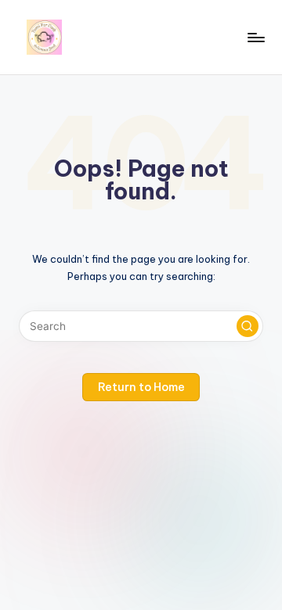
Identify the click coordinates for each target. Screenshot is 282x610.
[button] (247, 326)
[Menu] (255, 37)
